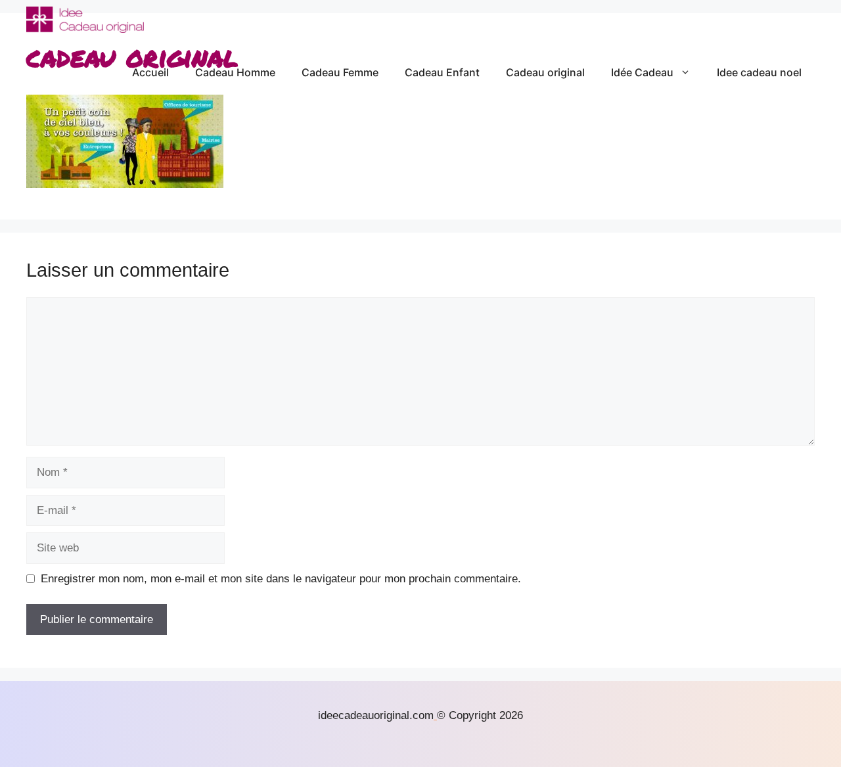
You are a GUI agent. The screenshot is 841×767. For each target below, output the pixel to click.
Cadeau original (545, 72)
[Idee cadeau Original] (85, 19)
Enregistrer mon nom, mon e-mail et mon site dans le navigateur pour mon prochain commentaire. (281, 578)
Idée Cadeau (642, 72)
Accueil (150, 72)
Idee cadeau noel (759, 72)
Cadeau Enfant (442, 72)
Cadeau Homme (235, 72)
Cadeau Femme (340, 72)
